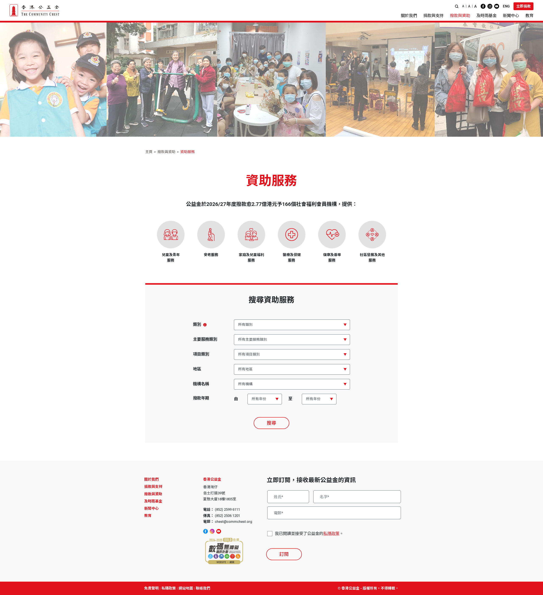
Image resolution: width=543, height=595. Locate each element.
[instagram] (489, 6)
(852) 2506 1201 (227, 515)
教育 (147, 515)
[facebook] (483, 6)
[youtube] (496, 6)
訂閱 (284, 554)
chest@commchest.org (233, 521)
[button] (456, 6)
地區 (197, 369)
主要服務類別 (205, 339)
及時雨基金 (153, 501)
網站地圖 (186, 588)
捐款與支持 (153, 486)
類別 (197, 324)
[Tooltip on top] (205, 324)
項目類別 (201, 354)
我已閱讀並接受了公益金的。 (309, 533)
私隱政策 (331, 533)
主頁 (149, 152)
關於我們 (151, 479)
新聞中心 (151, 508)
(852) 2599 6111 (227, 509)
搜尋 (271, 423)
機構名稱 (201, 383)
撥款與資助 (166, 152)
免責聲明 (151, 588)
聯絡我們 (203, 588)
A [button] (463, 6)
